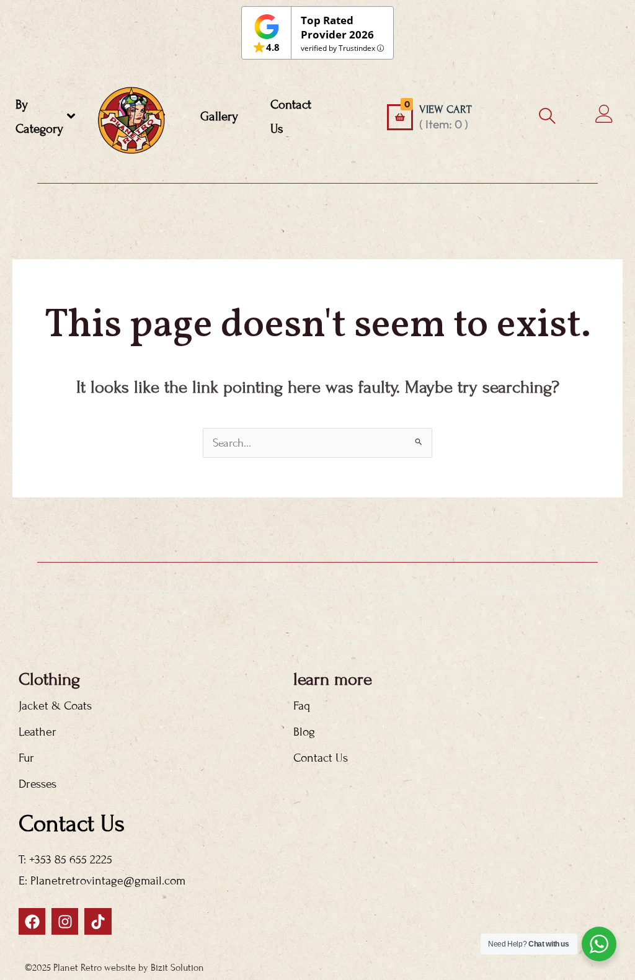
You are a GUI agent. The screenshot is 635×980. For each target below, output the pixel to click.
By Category (39, 116)
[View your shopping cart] (400, 117)
